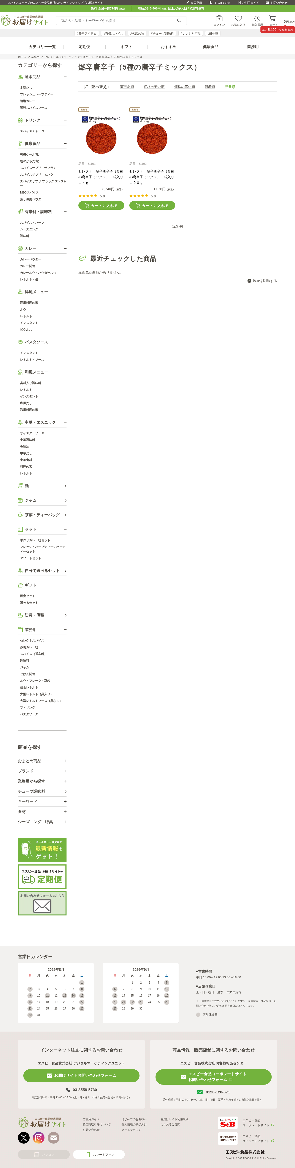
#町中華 (213, 33)
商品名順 (127, 87)
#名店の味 (137, 33)
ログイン (219, 24)
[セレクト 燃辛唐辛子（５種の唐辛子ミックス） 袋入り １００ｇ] (152, 135)
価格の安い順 (154, 87)
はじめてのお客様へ (134, 1119)
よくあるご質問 (170, 1124)
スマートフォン (103, 1154)
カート (274, 24)
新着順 (210, 87)
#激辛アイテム (87, 33)
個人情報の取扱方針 (134, 1124)
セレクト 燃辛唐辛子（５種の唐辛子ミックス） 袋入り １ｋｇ (102, 177)
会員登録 (196, 2)
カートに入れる (104, 206)
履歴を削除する (265, 281)
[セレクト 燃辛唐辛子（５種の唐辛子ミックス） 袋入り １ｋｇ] (101, 135)
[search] (179, 20)
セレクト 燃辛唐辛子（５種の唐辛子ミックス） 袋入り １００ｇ (153, 177)
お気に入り (238, 24)
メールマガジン (131, 1129)
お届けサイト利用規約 (174, 1119)
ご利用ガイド (250, 2)
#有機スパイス (113, 33)
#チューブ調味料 (162, 33)
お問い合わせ (279, 2)
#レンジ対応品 (191, 33)
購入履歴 (257, 24)
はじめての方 (222, 2)
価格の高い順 (184, 87)
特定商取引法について (97, 1124)
